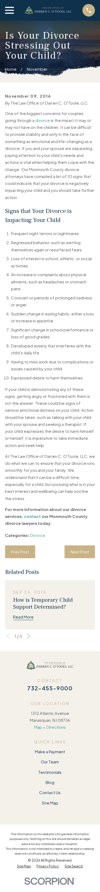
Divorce (37, 535)
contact (32, 516)
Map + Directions (50, 727)
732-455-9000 (50, 688)
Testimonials (50, 772)
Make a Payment (50, 751)
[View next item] (28, 636)
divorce (42, 120)
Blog (50, 782)
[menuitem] (24, 866)
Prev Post (20, 551)
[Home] (48, 10)
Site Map (50, 802)
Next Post (80, 551)
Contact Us (50, 792)
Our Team (50, 761)
